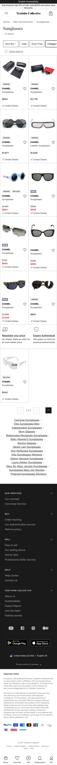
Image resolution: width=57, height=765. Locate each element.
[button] (51, 13)
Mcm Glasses (27, 431)
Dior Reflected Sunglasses (27, 451)
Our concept (12, 499)
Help (8, 570)
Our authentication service (20, 524)
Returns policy (13, 529)
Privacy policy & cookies (27, 664)
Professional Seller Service (20, 559)
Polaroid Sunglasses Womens (28, 474)
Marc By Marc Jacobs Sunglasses (26, 466)
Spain (26, 748)
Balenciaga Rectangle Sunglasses (26, 435)
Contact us (11, 580)
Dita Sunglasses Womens (26, 455)
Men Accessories (23, 22)
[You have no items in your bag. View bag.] (51, 13)
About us (10, 596)
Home (6, 22)
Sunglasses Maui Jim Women (27, 470)
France (9, 746)
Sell (7, 539)
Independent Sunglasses (27, 428)
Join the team (13, 610)
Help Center (12, 575)
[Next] (36, 410)
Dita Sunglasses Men (27, 424)
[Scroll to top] (48, 410)
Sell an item (11, 555)
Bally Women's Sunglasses (27, 439)
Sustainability (12, 601)
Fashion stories (13, 615)
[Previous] (21, 410)
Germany (45, 746)
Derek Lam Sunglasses (27, 447)
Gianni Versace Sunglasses (26, 459)
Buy (7, 514)
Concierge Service (15, 504)
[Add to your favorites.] (25, 89)
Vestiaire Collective (18, 590)
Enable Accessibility (28, 1)
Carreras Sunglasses (26, 420)
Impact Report (13, 606)
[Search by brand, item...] (6, 13)
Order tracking (13, 519)
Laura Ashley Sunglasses (27, 462)
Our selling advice (15, 550)
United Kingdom (20, 746)
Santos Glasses (26, 443)
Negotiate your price (13, 335)
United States (34, 746)
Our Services (13, 493)
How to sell (11, 545)
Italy (31, 748)
